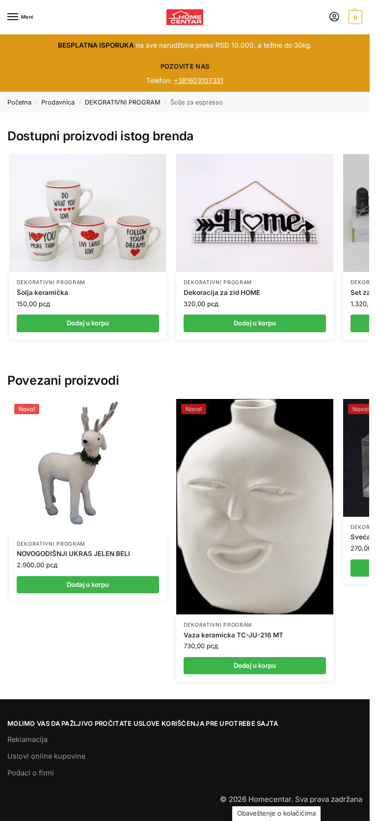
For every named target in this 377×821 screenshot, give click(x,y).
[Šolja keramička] (87, 213)
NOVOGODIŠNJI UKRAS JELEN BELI (73, 553)
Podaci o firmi (30, 772)
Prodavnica (58, 102)
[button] (354, 17)
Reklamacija (27, 739)
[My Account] (334, 17)
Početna (19, 102)
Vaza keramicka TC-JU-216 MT (233, 635)
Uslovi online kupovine (46, 756)
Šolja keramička (42, 292)
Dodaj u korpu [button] (88, 584)
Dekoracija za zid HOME (222, 292)
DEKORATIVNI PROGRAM (123, 102)
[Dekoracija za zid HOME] (254, 213)
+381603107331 (198, 80)
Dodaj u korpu (88, 323)
